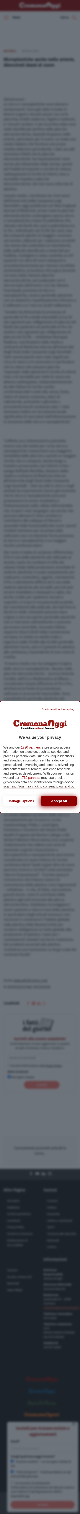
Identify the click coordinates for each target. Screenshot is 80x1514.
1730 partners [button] (31, 747)
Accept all (59, 801)
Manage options (21, 801)
